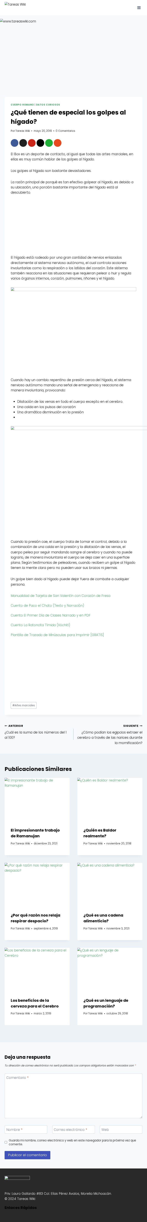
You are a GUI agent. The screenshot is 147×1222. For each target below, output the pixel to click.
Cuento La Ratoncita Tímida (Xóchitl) (40, 625)
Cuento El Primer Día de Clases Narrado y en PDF (51, 615)
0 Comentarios (65, 131)
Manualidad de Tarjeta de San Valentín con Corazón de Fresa (60, 595)
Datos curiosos (48, 104)
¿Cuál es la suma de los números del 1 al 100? (36, 732)
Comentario (17, 1078)
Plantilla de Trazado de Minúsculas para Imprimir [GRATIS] (57, 635)
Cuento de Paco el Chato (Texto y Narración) (47, 605)
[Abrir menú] (138, 8)
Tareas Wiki (23, 131)
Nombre (14, 1130)
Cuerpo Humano (22, 104)
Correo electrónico (70, 1130)
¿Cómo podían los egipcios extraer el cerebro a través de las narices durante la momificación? (109, 734)
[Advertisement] (73, 228)
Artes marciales (23, 705)
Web (105, 1130)
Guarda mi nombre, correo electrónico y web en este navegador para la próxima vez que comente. (72, 1142)
